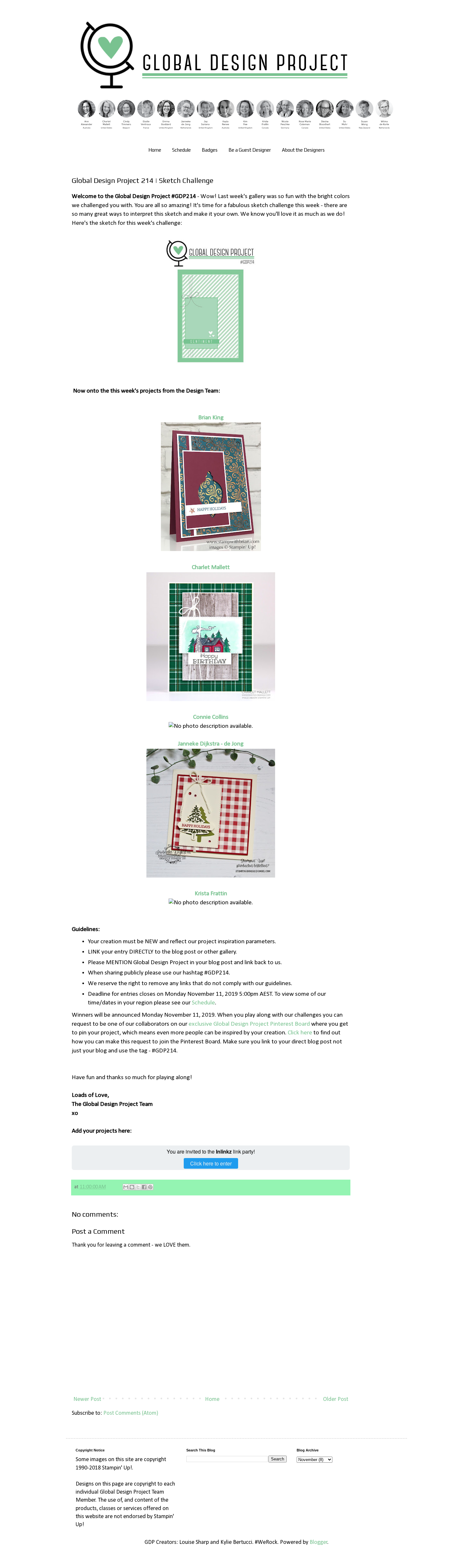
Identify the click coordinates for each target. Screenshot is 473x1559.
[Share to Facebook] (144, 1187)
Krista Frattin (211, 893)
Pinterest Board (289, 1024)
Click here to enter (211, 1163)
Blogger (319, 1542)
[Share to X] (138, 1187)
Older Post (335, 1399)
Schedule (181, 150)
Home (154, 150)
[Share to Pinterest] (150, 1187)
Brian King (211, 417)
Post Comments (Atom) (130, 1413)
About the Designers (303, 150)
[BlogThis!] (132, 1187)
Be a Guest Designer (249, 150)
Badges (210, 150)
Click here (300, 1033)
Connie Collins (210, 717)
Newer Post (87, 1399)
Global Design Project (241, 1024)
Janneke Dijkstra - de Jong (211, 744)
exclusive (201, 1024)
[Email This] (126, 1187)
